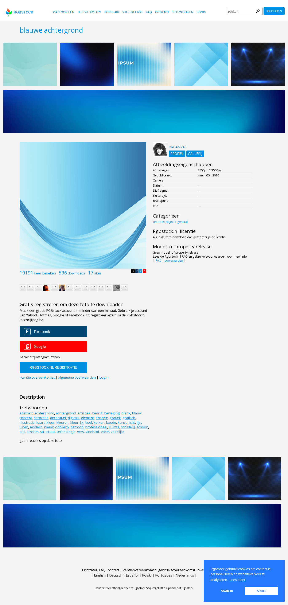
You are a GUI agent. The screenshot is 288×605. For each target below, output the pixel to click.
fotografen (183, 12)
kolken (99, 422)
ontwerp (62, 427)
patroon (76, 427)
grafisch (128, 417)
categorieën (63, 12)
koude (111, 422)
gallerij (195, 153)
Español (132, 575)
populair (111, 12)
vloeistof (92, 431)
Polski (147, 575)
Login (201, 12)
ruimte (114, 427)
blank (125, 413)
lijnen (24, 427)
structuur (47, 431)
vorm (105, 431)
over (201, 570)
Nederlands (185, 575)
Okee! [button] (261, 590)
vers (80, 431)
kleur (50, 422)
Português (163, 575)
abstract (26, 413)
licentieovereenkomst (139, 570)
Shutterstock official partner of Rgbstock (120, 588)
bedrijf (97, 413)
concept (26, 417)
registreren (274, 11)
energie (102, 417)
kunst (122, 422)
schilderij (128, 427)
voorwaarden (174, 260)
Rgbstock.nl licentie (174, 231)
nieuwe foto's (89, 12)
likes (97, 273)
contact (162, 12)
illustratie (27, 422)
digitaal (73, 417)
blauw (136, 413)
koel (88, 422)
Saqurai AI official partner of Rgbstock (169, 588)
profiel (177, 153)
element (87, 417)
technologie (66, 431)
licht (131, 422)
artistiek (83, 413)
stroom (32, 431)
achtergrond (44, 413)
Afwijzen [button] (227, 590)
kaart (40, 422)
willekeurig (132, 12)
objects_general (177, 222)
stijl (22, 431)
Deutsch (115, 575)
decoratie (41, 417)
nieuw (49, 427)
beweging (112, 413)
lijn (139, 422)
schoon (142, 427)
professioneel (96, 427)
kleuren (62, 422)
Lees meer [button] (237, 580)
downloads (76, 273)
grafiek (115, 417)
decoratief (58, 417)
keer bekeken (45, 273)
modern (36, 427)
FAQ (149, 12)
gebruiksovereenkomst (176, 570)
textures (159, 222)
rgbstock (23, 12)
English (100, 575)
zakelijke (118, 431)
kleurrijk (76, 422)
